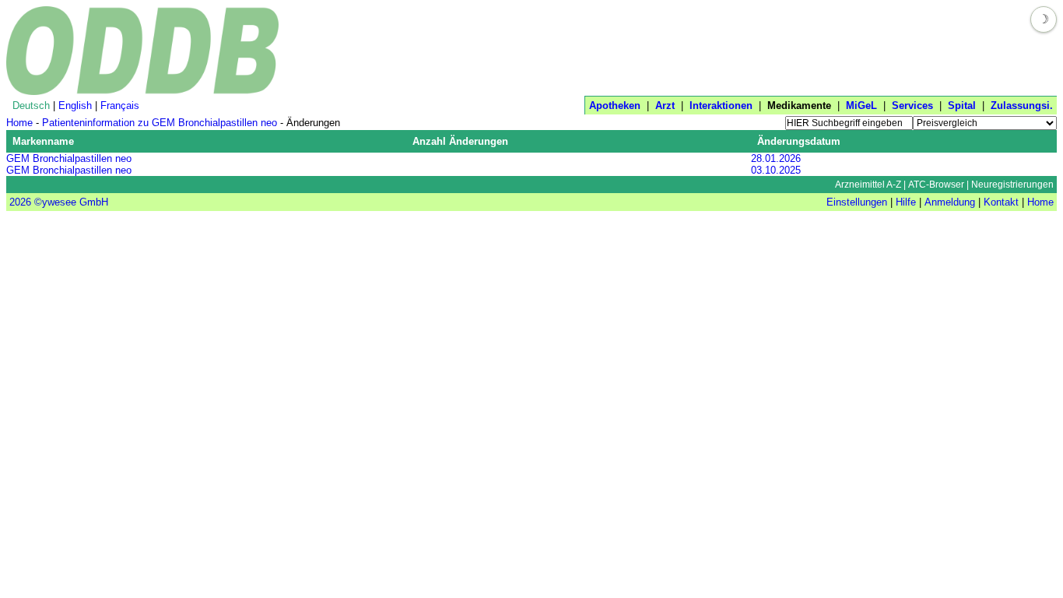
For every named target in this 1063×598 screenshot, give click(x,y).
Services (912, 105)
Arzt (665, 105)
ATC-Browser (936, 184)
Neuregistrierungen (1012, 184)
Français (119, 105)
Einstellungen (856, 202)
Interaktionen (721, 105)
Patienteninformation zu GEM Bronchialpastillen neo (159, 122)
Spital (962, 105)
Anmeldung (949, 202)
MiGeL (861, 105)
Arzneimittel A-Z (868, 184)
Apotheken (614, 105)
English (75, 105)
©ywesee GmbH (69, 202)
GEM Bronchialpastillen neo (69, 158)
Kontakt (1001, 202)
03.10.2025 (776, 170)
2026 (20, 202)
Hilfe (906, 202)
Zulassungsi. (1022, 105)
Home (19, 122)
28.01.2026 (776, 158)
